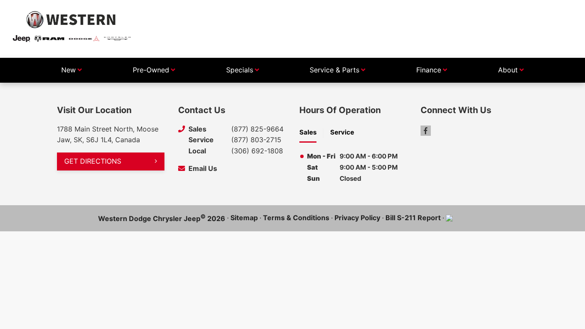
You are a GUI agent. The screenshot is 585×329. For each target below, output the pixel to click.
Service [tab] (342, 132)
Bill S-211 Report (413, 217)
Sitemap (244, 217)
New (68, 70)
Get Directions (92, 161)
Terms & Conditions (296, 217)
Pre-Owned (151, 70)
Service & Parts (334, 70)
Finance (428, 70)
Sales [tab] (307, 132)
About (508, 70)
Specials (239, 70)
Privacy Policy (357, 217)
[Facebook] (426, 131)
